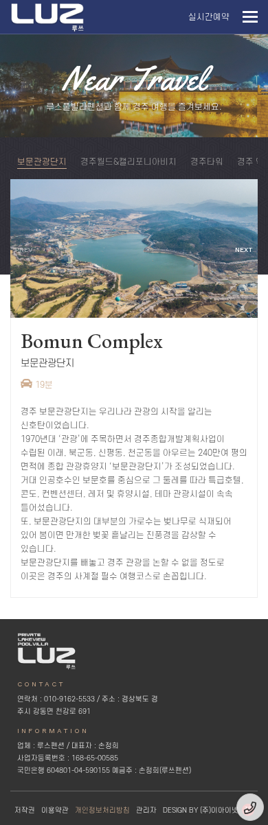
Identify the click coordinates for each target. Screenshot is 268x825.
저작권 (24, 810)
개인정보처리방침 (102, 810)
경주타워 (206, 162)
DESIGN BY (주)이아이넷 (200, 810)
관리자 (146, 810)
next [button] (244, 249)
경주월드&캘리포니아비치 (128, 162)
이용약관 (55, 810)
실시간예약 (209, 17)
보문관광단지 (42, 162)
